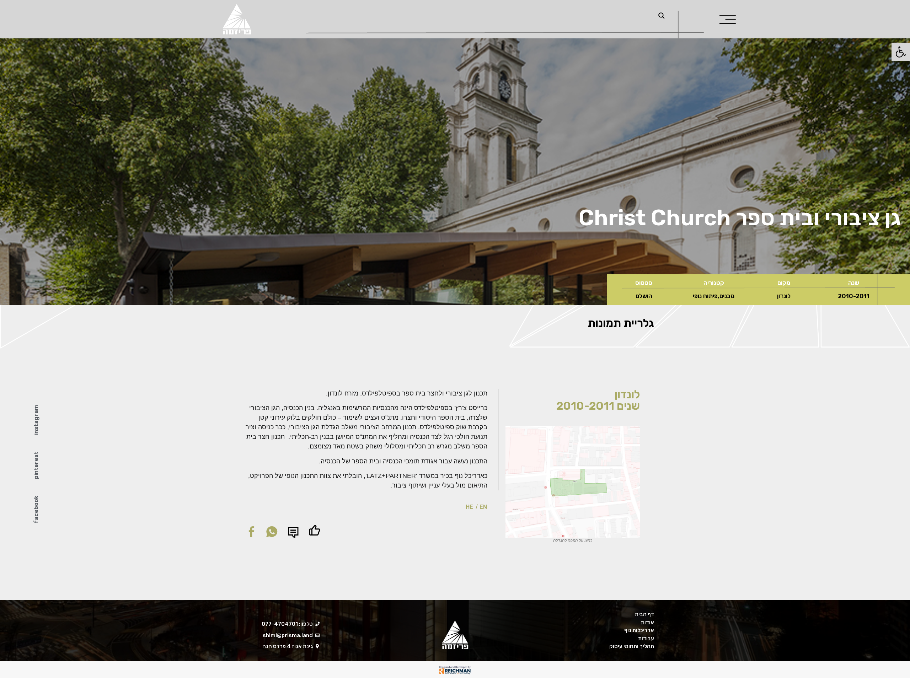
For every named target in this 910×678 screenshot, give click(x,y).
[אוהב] (314, 530)
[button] (272, 532)
